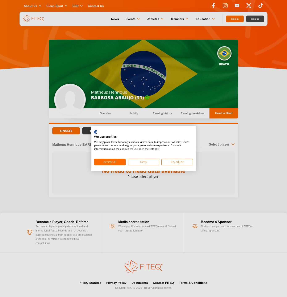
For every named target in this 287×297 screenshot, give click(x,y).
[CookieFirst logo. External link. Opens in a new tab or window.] (95, 132)
